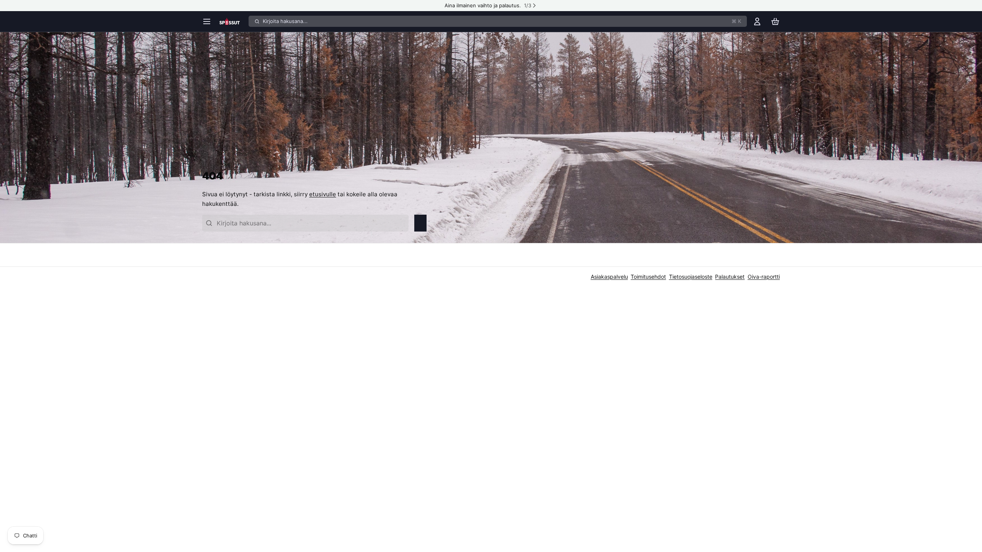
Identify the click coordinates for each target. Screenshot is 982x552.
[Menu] (209, 21)
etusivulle (322, 194)
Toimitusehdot (648, 276)
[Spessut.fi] (232, 21)
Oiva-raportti (764, 276)
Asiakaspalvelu (609, 276)
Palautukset (730, 276)
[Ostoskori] (775, 21)
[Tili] (757, 21)
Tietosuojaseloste (690, 276)
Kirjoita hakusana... (502, 21)
